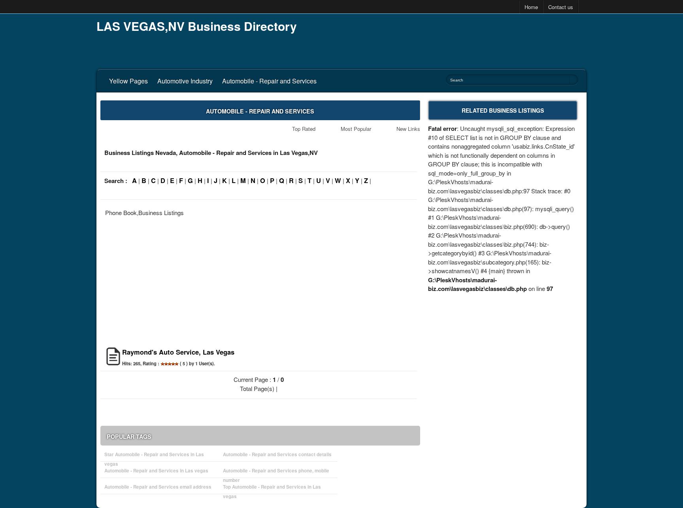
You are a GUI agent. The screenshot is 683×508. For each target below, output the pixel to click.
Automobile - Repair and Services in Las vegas (156, 470)
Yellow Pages (128, 80)
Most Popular (356, 129)
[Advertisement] (443, 39)
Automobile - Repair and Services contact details (277, 454)
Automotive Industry (185, 80)
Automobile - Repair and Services (269, 80)
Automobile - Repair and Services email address (157, 486)
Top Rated (303, 129)
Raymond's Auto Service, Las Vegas (178, 352)
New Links (408, 129)
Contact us (560, 7)
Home (531, 7)
